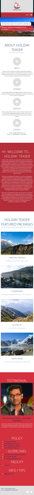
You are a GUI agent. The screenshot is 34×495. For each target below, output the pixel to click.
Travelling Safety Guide (12, 459)
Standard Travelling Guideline (15, 454)
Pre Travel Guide (10, 456)
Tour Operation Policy (12, 446)
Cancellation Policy (11, 448)
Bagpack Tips (9, 474)
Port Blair (17, 494)
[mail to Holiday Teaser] (27, 492)
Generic (7, 465)
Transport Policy (10, 442)
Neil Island (17, 492)
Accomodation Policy (11, 444)
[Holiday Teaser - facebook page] (31, 492)
